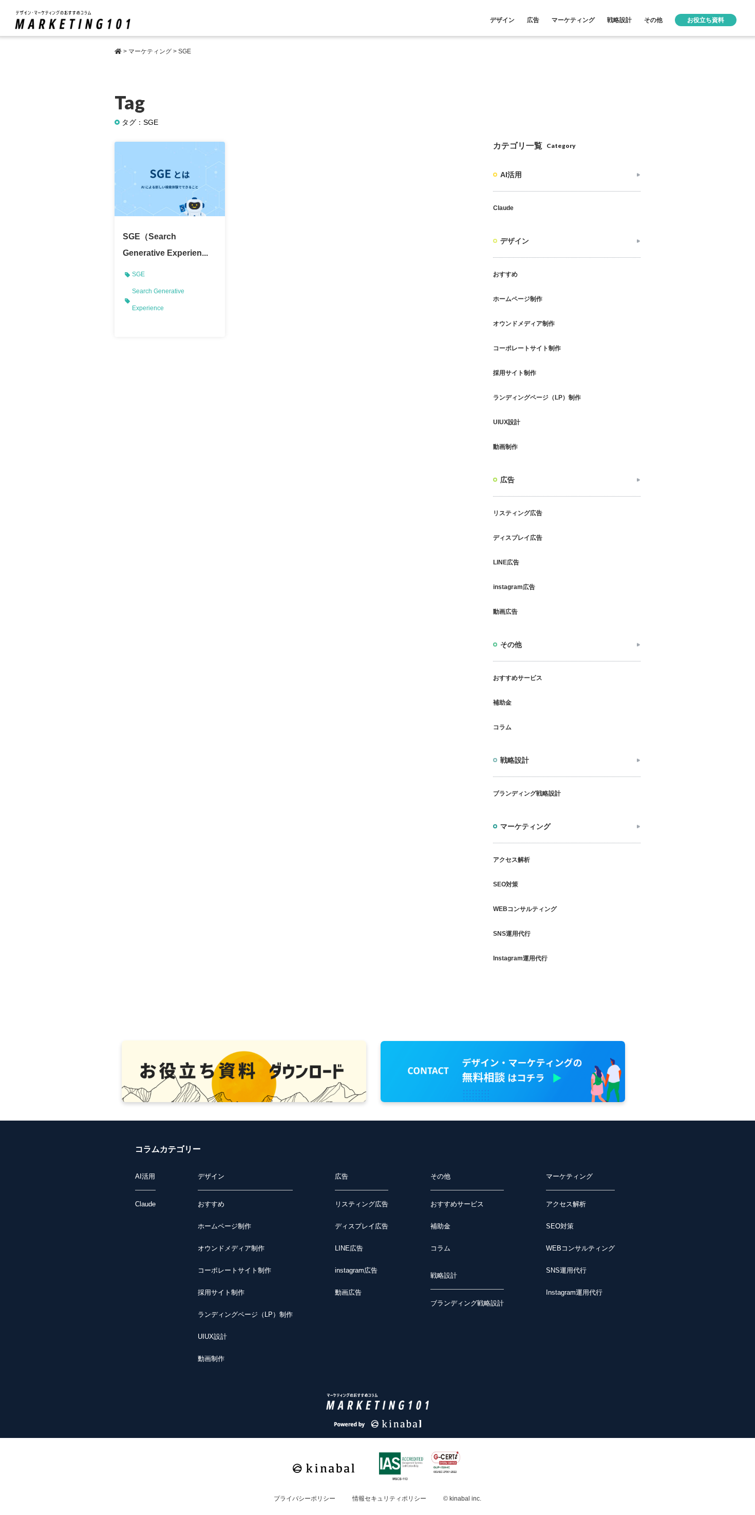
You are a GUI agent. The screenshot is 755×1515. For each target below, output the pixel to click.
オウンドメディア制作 (524, 323)
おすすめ (505, 274)
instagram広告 (514, 587)
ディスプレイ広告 (517, 537)
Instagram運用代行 (520, 958)
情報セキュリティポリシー (389, 1498)
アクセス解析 (511, 859)
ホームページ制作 (517, 298)
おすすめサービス (517, 677)
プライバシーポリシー (304, 1498)
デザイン (502, 20)
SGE (138, 274)
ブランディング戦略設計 (527, 793)
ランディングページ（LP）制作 (537, 397)
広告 (533, 20)
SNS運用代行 (512, 933)
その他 (653, 20)
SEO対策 (505, 884)
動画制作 (505, 446)
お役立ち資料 (705, 20)
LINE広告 (506, 562)
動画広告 (505, 611)
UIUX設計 (506, 422)
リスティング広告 (517, 513)
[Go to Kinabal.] (118, 51)
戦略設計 (619, 20)
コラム (502, 727)
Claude (503, 208)
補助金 (502, 702)
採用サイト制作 (514, 372)
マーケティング (573, 20)
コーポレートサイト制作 (527, 348)
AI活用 (511, 175)
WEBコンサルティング (525, 909)
